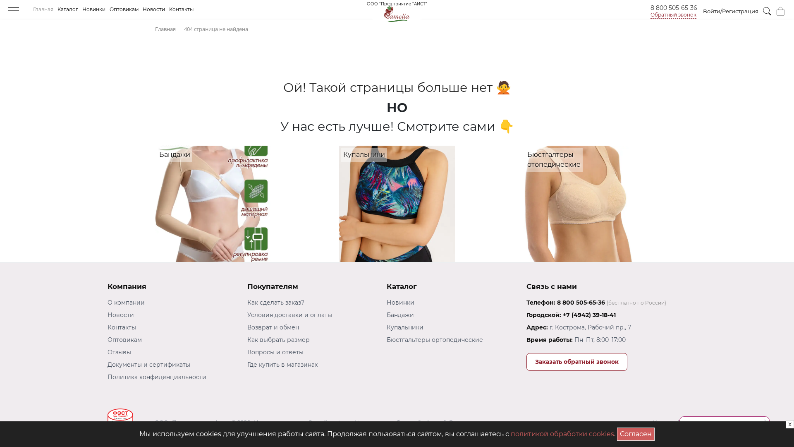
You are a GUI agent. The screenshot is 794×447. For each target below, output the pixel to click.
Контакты (181, 9)
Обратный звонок (673, 15)
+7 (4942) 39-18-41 (589, 315)
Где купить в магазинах (282, 364)
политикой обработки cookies (562, 434)
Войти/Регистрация (730, 11)
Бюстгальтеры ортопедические (435, 340)
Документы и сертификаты (149, 364)
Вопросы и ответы (275, 352)
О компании (126, 302)
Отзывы (119, 352)
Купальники (405, 327)
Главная (43, 9)
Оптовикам (124, 9)
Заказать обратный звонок (577, 361)
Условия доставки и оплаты (289, 315)
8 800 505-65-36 (674, 8)
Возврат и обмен (273, 327)
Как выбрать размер (278, 340)
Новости (154, 9)
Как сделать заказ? (275, 302)
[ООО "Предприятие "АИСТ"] (397, 12)
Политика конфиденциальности (157, 377)
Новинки (93, 9)
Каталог (67, 9)
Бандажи (400, 315)
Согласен (637, 433)
